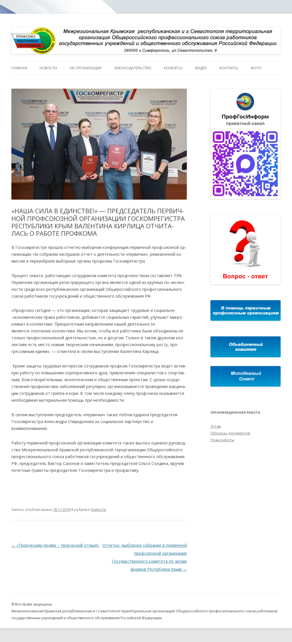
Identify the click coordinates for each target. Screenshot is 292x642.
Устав (215, 426)
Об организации (86, 68)
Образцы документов (230, 433)
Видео (201, 68)
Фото (256, 68)
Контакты (229, 68)
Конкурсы (173, 68)
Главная (19, 68)
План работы (222, 439)
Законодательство (132, 68)
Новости (48, 68)
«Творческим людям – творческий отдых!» (55, 545)
